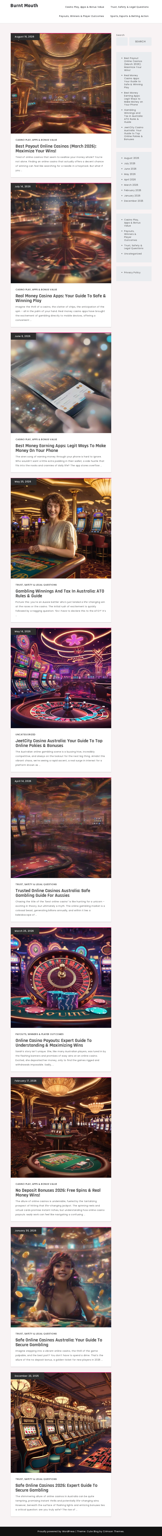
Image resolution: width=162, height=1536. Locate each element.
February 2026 (132, 190)
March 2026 (131, 185)
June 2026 (130, 168)
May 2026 (130, 174)
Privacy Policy (132, 272)
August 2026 (131, 158)
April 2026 (130, 179)
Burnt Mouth (24, 5)
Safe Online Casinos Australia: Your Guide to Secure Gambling (59, 1342)
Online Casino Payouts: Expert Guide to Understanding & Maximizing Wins (54, 1042)
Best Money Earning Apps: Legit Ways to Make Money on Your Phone (61, 448)
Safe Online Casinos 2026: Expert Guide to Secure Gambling (56, 1487)
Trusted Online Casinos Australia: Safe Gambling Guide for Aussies (53, 893)
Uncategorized (25, 734)
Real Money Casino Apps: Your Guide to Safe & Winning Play (61, 298)
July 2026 (129, 163)
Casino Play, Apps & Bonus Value (84, 7)
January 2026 (132, 195)
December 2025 (133, 200)
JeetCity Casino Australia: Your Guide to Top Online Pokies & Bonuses (59, 743)
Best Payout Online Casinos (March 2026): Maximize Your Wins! (56, 148)
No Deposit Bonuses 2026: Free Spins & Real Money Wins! (58, 1192)
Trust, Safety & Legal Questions (130, 7)
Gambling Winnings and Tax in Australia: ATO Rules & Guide (60, 593)
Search (120, 35)
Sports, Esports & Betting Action (129, 16)
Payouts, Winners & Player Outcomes (81, 16)
